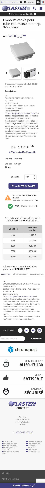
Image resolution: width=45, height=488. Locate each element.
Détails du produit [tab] (20, 274)
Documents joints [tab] (37, 274)
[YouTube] (33, 330)
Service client (9, 442)
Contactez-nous (34, 452)
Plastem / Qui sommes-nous (11, 453)
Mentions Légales (10, 479)
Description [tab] (5, 274)
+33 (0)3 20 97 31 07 (10, 2)
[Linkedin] (39, 330)
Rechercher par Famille (22, 14)
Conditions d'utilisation (31, 447)
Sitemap (6, 472)
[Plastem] (13, 8)
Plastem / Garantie (10, 446)
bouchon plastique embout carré (22, 113)
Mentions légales (34, 444)
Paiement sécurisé (10, 444)
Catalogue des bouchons (8, 449)
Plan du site (32, 450)
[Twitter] (26, 330)
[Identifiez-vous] (38, 2)
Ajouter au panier (23, 185)
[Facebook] (20, 330)
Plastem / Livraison (35, 442)
